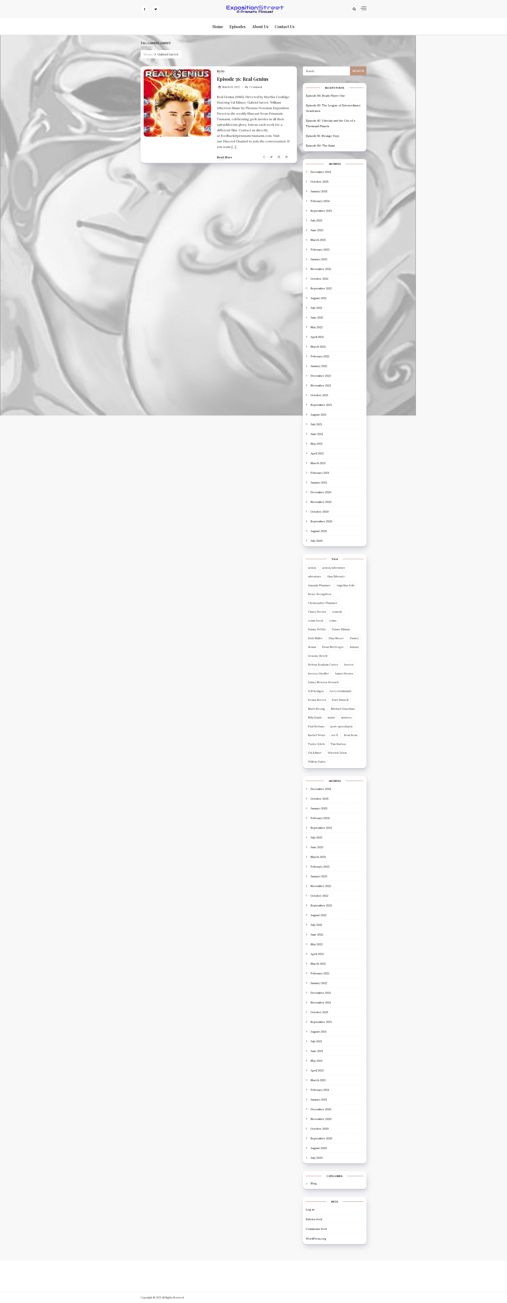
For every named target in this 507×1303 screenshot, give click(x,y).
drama (312, 647)
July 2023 (316, 220)
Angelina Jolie (346, 585)
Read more (224, 157)
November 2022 (321, 269)
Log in (310, 1209)
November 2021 (321, 385)
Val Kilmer (315, 753)
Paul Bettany (316, 726)
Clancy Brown (317, 611)
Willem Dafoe (317, 761)
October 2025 (320, 181)
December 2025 (321, 172)
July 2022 (316, 308)
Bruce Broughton (319, 594)
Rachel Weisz (316, 735)
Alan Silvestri (335, 576)
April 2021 (317, 453)
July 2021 (316, 424)
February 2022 (320, 356)
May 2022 (317, 327)
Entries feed (314, 1219)
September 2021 (321, 405)
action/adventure (333, 567)
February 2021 (320, 473)
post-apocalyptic (341, 726)
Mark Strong (316, 709)
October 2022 (319, 278)
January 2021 (319, 482)
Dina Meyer (336, 638)
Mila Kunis (315, 717)
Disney (354, 638)
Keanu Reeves (317, 700)
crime (333, 620)
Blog (220, 71)
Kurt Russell (340, 700)
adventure (314, 576)
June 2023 (317, 230)
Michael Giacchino (343, 709)
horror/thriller (318, 673)
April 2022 (317, 337)
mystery (346, 717)
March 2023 (318, 240)
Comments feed (316, 1229)
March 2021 (318, 463)
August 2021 (318, 414)
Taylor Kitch (316, 744)
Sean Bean (350, 735)
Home (218, 26)
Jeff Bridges (316, 691)
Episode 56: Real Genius (242, 79)
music (331, 717)
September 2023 (321, 211)
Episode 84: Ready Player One (325, 95)
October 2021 (319, 395)
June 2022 (317, 317)
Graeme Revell (317, 656)
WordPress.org (316, 1238)
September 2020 (321, 521)
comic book (315, 620)
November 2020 (321, 502)
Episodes (238, 26)
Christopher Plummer (322, 603)
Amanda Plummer (319, 585)
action (312, 567)
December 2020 (321, 492)
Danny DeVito (317, 629)
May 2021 (316, 443)
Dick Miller (315, 638)
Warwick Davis (337, 753)
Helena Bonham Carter (323, 664)
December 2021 (321, 376)
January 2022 (319, 366)
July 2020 (317, 541)
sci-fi (334, 735)
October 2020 (320, 511)
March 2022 (318, 346)
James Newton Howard (323, 682)
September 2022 (321, 288)
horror (349, 664)
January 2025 (319, 191)
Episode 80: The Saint (320, 145)
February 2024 (320, 201)
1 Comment (255, 87)
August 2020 (319, 531)
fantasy (354, 647)
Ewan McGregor (333, 647)
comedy (337, 611)
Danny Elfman (341, 629)
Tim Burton (338, 744)
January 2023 (319, 259)
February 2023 (320, 249)
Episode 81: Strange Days (322, 136)
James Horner (344, 673)
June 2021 (317, 434)
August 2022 (319, 298)
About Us (260, 26)
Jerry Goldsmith (340, 691)
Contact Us (284, 26)
